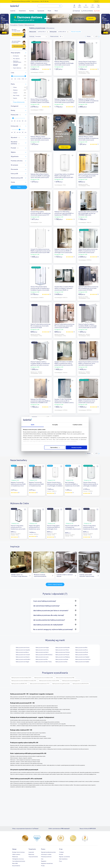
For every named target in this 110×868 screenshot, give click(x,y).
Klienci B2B (15, 863)
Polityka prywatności (46, 856)
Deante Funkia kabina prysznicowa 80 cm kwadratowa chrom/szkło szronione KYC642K (40, 326)
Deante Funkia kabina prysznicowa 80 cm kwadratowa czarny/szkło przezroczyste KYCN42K (64, 326)
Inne (42, 859)
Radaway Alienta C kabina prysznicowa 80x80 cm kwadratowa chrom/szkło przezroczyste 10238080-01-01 (88, 138)
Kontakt (61, 854)
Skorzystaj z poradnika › (18, 47)
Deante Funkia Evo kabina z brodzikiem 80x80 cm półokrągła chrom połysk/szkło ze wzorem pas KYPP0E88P (87, 326)
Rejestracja (31, 854)
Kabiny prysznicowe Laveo (42, 657)
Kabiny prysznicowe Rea (61, 661)
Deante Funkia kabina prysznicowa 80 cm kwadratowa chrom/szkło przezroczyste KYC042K (88, 288)
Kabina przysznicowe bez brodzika (21, 677)
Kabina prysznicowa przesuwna (65, 677)
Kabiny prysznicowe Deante (22, 657)
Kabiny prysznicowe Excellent (23, 659)
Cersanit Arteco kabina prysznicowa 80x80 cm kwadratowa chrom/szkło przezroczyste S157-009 (41, 213)
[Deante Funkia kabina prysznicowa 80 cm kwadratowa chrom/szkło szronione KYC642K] (41, 313)
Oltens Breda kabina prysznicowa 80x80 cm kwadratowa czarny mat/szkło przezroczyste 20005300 (41, 63)
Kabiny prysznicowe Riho (81, 647)
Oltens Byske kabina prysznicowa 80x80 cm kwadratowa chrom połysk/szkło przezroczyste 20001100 (88, 251)
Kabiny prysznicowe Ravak (62, 659)
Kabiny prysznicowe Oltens (62, 650)
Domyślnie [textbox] (38, 36)
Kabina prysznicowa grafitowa (61, 683)
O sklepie (61, 852)
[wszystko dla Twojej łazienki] (18, 5)
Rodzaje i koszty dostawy (18, 852)
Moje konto (86, 7)
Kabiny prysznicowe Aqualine (23, 650)
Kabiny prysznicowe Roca (81, 650)
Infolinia (79, 7)
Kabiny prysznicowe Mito (42, 659)
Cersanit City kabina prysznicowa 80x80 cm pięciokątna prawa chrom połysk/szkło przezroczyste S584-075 (40, 251)
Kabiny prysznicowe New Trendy (44, 661)
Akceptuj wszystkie (76, 447)
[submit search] (59, 6)
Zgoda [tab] (32, 424)
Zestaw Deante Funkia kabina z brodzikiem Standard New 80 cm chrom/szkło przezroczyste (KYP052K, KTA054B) (87, 63)
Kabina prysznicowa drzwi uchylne (49, 680)
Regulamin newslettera (47, 863)
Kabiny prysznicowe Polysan (62, 654)
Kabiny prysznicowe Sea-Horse (82, 659)
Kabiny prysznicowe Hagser (22, 661)
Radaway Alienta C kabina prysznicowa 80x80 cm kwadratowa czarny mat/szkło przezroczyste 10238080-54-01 (41, 138)
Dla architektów (16, 865)
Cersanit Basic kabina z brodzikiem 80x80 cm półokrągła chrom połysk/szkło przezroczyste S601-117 (64, 176)
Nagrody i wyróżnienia (64, 856)
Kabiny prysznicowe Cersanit (23, 654)
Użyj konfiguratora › (17, 34)
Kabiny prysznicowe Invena (42, 650)
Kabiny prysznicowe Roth (81, 654)
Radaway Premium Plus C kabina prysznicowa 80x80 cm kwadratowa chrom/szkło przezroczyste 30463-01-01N (64, 100)
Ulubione (92, 7)
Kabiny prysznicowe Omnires (63, 652)
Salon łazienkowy (63, 859)
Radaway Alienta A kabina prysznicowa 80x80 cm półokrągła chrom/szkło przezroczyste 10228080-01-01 (64, 63)
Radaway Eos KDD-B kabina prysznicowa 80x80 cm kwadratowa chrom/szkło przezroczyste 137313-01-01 (88, 100)
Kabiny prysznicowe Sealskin (82, 661)
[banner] (4, 24)
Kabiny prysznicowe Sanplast (82, 657)
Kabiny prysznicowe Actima (22, 647)
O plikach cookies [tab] (77, 424)
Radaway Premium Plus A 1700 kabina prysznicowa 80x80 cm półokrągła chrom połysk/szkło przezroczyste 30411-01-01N (63, 251)
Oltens (15, 87)
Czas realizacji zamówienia (18, 861)
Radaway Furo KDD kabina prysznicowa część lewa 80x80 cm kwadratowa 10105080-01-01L (64, 213)
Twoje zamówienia (33, 856)
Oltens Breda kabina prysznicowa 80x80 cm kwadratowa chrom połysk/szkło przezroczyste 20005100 (87, 401)
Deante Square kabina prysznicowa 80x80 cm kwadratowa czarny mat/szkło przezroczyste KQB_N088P (88, 363)
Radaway (15, 90)
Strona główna (13, 25)
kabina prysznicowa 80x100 (81, 683)
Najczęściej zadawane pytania (48, 852)
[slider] (12, 76)
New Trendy (16, 95)
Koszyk (98, 7)
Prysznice (21, 25)
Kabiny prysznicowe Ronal (81, 652)
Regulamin (43, 861)
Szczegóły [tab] (55, 424)
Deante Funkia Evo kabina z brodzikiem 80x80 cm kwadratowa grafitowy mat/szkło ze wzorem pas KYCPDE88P (40, 363)
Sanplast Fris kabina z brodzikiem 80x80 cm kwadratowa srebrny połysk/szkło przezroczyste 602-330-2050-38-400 (64, 363)
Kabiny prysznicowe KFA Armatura (44, 654)
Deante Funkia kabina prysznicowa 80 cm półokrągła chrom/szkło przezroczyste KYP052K (88, 176)
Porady (43, 865)
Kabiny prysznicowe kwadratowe (39, 683)
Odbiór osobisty (16, 854)
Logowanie (31, 852)
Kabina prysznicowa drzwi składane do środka (23, 680)
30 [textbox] (60, 36)
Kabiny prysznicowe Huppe (42, 647)
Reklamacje (15, 856)
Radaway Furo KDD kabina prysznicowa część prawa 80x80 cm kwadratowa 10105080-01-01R (40, 401)
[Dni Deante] (55, 18)
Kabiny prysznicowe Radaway (63, 657)
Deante (15, 98)
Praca (60, 861)
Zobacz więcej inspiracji (55, 584)
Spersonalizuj (54, 447)
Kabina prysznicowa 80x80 (19, 683)
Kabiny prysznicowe (29, 25)
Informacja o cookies (46, 854)
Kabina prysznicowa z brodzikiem (43, 677)
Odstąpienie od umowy (18, 859)
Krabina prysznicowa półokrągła (71, 680)
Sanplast (15, 92)
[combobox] (41, 36)
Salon (74, 7)
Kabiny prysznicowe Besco (22, 652)
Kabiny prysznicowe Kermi (42, 652)
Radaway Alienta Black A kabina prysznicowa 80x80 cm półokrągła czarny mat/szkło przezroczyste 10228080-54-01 (40, 176)
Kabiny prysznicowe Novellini (63, 647)
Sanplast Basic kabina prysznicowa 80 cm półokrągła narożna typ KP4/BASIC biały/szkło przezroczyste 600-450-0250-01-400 (88, 213)
